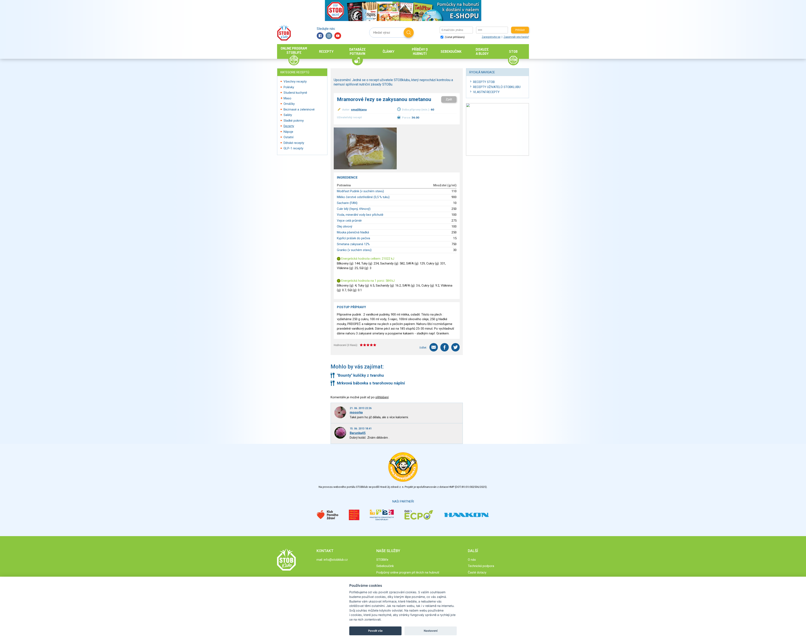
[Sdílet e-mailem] (433, 347)
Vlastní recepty (486, 92)
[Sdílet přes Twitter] (455, 347)
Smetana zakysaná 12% (353, 244)
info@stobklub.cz (336, 560)
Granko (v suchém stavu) (354, 250)
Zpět (449, 99)
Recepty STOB (484, 82)
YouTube (337, 35)
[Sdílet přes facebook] (444, 347)
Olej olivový (344, 226)
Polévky (289, 87)
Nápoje (288, 132)
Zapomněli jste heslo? (516, 37)
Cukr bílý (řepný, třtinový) (353, 209)
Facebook (320, 35)
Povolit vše (375, 630)
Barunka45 (358, 433)
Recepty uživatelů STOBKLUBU (497, 87)
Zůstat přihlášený (454, 37)
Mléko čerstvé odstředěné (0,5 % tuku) (363, 197)
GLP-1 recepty (293, 148)
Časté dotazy (477, 572)
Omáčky (289, 104)
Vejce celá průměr (349, 220)
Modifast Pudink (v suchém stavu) (360, 191)
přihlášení (382, 397)
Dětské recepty (294, 143)
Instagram (329, 35)
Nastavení (430, 630)
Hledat (409, 33)
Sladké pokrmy (294, 120)
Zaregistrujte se (491, 37)
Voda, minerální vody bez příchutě (360, 215)
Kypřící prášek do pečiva (353, 238)
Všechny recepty (295, 81)
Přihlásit (520, 30)
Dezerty (289, 126)
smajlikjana (359, 109)
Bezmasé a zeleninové (299, 109)
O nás (472, 560)
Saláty (288, 115)
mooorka (356, 412)
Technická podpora (481, 566)
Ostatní (288, 137)
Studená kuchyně (295, 93)
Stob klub (284, 33)
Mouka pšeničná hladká (353, 232)
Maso (287, 98)
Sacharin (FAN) (347, 203)
